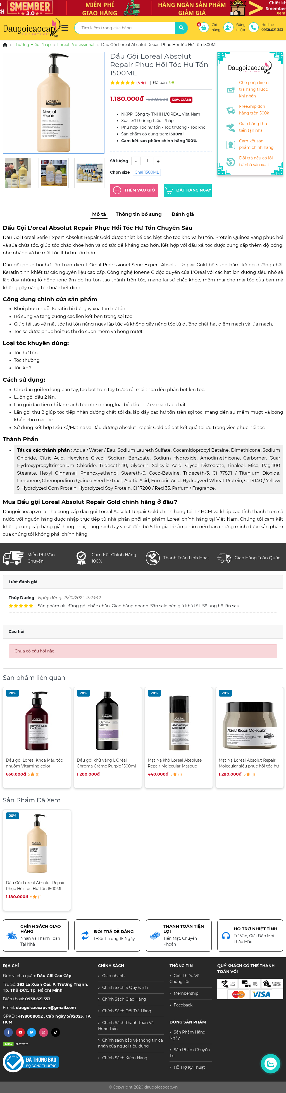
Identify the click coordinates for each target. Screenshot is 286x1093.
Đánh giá (182, 214)
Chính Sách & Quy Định (125, 987)
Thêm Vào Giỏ (139, 189)
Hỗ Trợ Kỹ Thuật (189, 1067)
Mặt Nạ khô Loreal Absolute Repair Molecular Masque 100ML (175, 763)
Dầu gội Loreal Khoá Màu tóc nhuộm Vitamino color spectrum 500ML (34, 763)
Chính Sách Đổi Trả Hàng (126, 1010)
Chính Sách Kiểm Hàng (124, 1057)
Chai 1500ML (147, 172)
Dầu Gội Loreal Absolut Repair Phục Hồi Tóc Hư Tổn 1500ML (35, 885)
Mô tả (99, 214)
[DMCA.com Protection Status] (17, 1044)
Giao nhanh (113, 975)
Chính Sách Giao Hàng (124, 999)
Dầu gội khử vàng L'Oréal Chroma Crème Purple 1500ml (106, 763)
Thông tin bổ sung (139, 214)
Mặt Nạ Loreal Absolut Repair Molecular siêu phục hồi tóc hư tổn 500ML (249, 763)
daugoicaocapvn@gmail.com (46, 1007)
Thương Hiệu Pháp (32, 44)
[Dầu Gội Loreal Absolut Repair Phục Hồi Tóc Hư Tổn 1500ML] (53, 103)
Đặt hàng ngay (193, 189)
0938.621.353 (37, 998)
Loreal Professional (75, 44)
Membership (186, 993)
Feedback (183, 1005)
